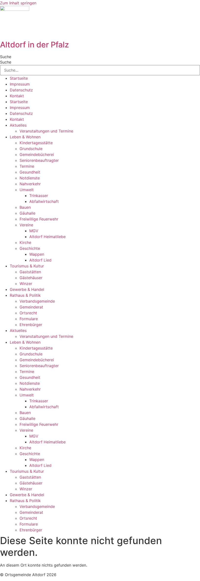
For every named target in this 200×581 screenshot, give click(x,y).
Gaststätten (30, 271)
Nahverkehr (30, 183)
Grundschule (31, 148)
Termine (27, 166)
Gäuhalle (27, 213)
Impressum (20, 84)
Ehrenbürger (31, 324)
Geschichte (30, 248)
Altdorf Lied (40, 260)
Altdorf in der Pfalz (34, 44)
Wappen (36, 254)
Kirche (25, 242)
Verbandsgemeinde (37, 301)
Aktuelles (18, 125)
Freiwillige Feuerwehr (39, 219)
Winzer (26, 283)
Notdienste (30, 177)
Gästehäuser (31, 277)
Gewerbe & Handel (27, 289)
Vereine (26, 224)
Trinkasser (38, 195)
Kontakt (17, 95)
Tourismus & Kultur (27, 265)
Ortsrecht (28, 312)
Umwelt (27, 189)
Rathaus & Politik (25, 295)
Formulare (29, 318)
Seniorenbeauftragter (39, 160)
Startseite (19, 78)
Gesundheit (30, 172)
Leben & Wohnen (25, 136)
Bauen (25, 207)
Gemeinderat (31, 307)
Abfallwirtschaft (44, 201)
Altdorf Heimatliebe (47, 236)
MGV (33, 230)
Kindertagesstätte (36, 142)
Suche (5, 57)
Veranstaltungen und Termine (46, 131)
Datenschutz (21, 90)
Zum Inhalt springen (18, 2)
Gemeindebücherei (37, 154)
